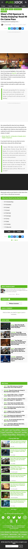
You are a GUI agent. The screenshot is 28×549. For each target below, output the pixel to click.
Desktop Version (21, 434)
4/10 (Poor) (6, 218)
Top (3, 430)
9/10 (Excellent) (7, 204)
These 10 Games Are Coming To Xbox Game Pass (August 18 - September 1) (14, 399)
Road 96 (11, 9)
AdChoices (15, 527)
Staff (11, 430)
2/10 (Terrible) (7, 224)
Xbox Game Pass (17, 9)
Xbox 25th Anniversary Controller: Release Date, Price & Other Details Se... (13, 387)
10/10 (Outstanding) (8, 201)
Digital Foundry (4, 534)
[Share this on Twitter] (17, 28)
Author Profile (12, 294)
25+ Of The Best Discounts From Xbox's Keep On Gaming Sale (14, 420)
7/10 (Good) (7, 210)
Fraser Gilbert (8, 24)
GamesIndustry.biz (12, 536)
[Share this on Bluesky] (12, 28)
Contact (3, 432)
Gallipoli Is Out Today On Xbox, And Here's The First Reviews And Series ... (14, 412)
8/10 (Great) (7, 207)
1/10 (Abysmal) (7, 227)
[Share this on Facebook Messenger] (22, 28)
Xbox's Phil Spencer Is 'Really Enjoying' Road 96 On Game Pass (14, 17)
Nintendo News (13, 534)
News (2, 9)
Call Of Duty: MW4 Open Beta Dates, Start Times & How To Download (14, 424)
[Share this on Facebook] (14, 28)
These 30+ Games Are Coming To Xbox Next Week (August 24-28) (14, 391)
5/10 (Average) (7, 216)
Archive (5, 434)
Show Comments (14, 303)
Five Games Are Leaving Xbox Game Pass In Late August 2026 (14, 407)
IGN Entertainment (21, 525)
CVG (19, 536)
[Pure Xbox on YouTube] (8, 518)
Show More (14, 509)
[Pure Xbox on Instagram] (25, 518)
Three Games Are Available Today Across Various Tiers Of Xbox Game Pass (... (14, 403)
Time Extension (23, 532)
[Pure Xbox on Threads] (11, 521)
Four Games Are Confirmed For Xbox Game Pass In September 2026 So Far (14, 416)
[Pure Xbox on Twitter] (14, 518)
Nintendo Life (8, 532)
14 (17, 240)
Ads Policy (24, 432)
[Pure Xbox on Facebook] (16, 521)
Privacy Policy (9, 432)
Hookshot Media (9, 525)
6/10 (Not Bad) (7, 213)
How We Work (16, 430)
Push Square (15, 532)
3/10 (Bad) (6, 221)
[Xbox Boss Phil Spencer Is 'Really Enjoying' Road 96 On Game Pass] (14, 61)
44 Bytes (9, 527)
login (18, 312)
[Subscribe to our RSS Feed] (3, 518)
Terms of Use (17, 432)
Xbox (6, 9)
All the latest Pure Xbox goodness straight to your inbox (14, 542)
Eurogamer (24, 534)
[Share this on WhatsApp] (9, 28)
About (6, 430)
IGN (19, 534)
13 (9, 328)
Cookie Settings (12, 434)
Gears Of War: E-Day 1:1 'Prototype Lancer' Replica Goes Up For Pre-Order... (14, 395)
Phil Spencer (3, 11)
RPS (23, 536)
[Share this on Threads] (20, 28)
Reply (18, 294)
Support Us (24, 430)
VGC (6, 536)
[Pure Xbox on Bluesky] (19, 518)
